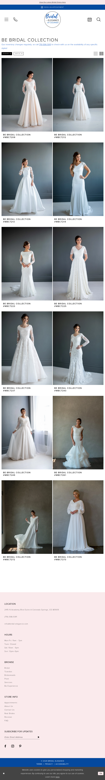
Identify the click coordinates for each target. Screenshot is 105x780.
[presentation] (27, 95)
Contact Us (9, 710)
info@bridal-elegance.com (16, 624)
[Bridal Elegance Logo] (52, 19)
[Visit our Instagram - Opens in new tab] (12, 746)
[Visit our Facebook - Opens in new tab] (5, 746)
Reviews (8, 717)
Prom (6, 678)
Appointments (10, 702)
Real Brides (9, 713)
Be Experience (11, 686)
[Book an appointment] (89, 19)
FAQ (6, 720)
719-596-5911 (45, 44)
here (58, 777)
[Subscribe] (39, 737)
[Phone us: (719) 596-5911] (15, 19)
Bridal (7, 668)
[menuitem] (6, 19)
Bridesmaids (9, 675)
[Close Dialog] (4, 773)
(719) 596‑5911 (10, 616)
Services (8, 682)
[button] (6, 19)
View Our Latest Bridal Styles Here (52, 2)
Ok (100, 773)
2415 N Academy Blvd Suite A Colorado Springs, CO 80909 (31, 609)
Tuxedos (8, 671)
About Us (8, 706)
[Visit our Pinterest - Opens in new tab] (20, 746)
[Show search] (98, 19)
